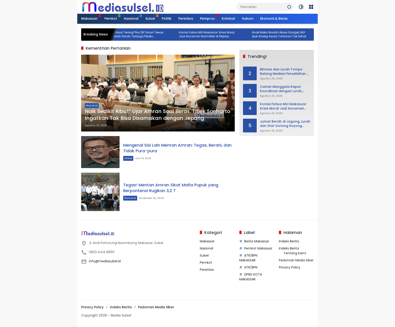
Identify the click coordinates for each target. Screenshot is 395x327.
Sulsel (204, 255)
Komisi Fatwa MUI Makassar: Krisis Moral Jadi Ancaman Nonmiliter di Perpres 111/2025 (196, 34)
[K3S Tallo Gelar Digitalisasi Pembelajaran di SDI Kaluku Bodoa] (308, 34)
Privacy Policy (289, 267)
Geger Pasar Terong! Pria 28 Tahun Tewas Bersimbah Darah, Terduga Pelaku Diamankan (123, 34)
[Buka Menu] (311, 7)
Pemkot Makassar (258, 248)
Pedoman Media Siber (296, 260)
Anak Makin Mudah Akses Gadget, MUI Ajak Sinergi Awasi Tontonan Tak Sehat (268, 34)
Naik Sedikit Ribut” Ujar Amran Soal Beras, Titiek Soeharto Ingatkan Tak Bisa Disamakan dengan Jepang (157, 115)
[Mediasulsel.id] (122, 6)
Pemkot (206, 262)
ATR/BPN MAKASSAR (248, 258)
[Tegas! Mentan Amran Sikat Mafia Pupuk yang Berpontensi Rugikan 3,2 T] (100, 192)
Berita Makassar (256, 241)
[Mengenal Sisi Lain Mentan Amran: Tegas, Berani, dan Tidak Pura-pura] (100, 152)
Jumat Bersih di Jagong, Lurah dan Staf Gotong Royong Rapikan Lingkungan (285, 123)
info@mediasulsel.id (105, 261)
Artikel (128, 158)
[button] (289, 7)
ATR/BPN (250, 267)
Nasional (92, 105)
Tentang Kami (294, 253)
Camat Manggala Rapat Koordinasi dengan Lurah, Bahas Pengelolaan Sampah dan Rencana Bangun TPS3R (283, 89)
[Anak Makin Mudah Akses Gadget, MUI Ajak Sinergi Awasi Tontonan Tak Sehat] (234, 34)
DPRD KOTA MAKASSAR (250, 276)
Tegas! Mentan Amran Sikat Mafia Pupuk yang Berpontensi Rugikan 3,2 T (170, 187)
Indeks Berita (289, 241)
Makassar (207, 241)
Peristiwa (207, 269)
